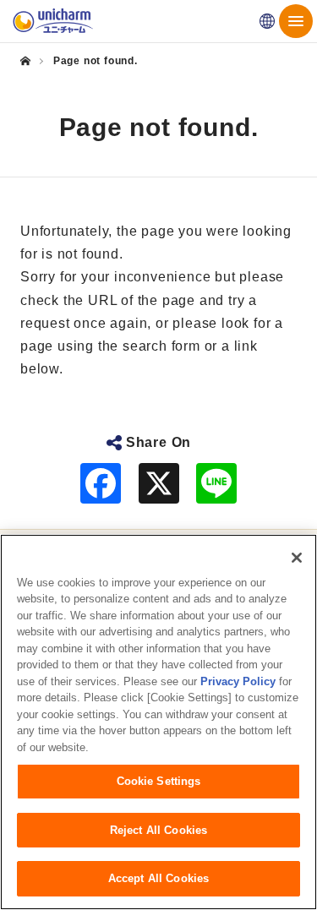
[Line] (216, 483)
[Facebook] (100, 483)
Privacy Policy (238, 681)
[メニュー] (296, 21)
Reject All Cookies (158, 830)
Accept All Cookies (158, 878)
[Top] (31, 61)
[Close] (296, 557)
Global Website (267, 21)
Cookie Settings (159, 781)
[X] (159, 483)
